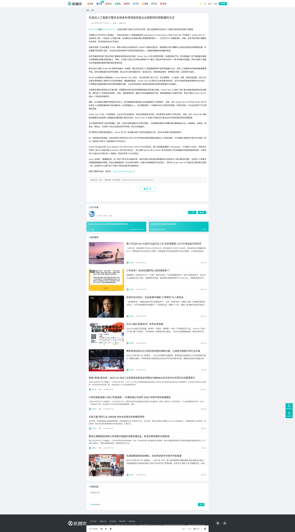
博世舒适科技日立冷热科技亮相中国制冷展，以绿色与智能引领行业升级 (163, 351)
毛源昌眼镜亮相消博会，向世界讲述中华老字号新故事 (154, 456)
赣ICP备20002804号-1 (129, 525)
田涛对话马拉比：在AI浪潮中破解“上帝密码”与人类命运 (154, 297)
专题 (164, 4)
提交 (201, 504)
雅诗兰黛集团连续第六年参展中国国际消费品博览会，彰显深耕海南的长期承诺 (129, 436)
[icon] (217, 523)
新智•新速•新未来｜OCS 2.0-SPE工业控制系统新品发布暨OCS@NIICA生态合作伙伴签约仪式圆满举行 (142, 377)
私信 (203, 212)
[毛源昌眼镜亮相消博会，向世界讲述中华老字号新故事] (106, 465)
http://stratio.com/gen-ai (124, 171)
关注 (193, 212)
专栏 (155, 4)
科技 (100, 4)
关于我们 (93, 521)
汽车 (137, 4)
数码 (128, 4)
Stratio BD (93, 29)
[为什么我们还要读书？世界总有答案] (106, 333)
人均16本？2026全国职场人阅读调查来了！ (148, 270)
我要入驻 (103, 521)
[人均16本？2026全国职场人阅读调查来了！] (106, 280)
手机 (110, 4)
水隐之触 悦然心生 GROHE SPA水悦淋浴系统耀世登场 (116, 416)
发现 (114, 23)
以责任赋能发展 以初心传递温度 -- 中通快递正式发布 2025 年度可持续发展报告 (130, 397)
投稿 (223, 4)
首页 (91, 4)
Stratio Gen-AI (109, 29)
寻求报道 (112, 521)
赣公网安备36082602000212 (152, 525)
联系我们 (132, 521)
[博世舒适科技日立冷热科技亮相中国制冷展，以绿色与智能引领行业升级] (106, 360)
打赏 (196, 528)
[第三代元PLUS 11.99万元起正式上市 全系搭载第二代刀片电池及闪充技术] (106, 253)
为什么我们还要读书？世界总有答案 (144, 324)
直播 (146, 4)
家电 (119, 4)
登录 (209, 4)
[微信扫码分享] (101, 529)
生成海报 (94, 529)
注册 (215, 4)
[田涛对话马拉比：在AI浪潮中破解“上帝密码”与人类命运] (106, 307)
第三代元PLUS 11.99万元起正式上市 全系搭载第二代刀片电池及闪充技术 (163, 243)
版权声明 (122, 521)
